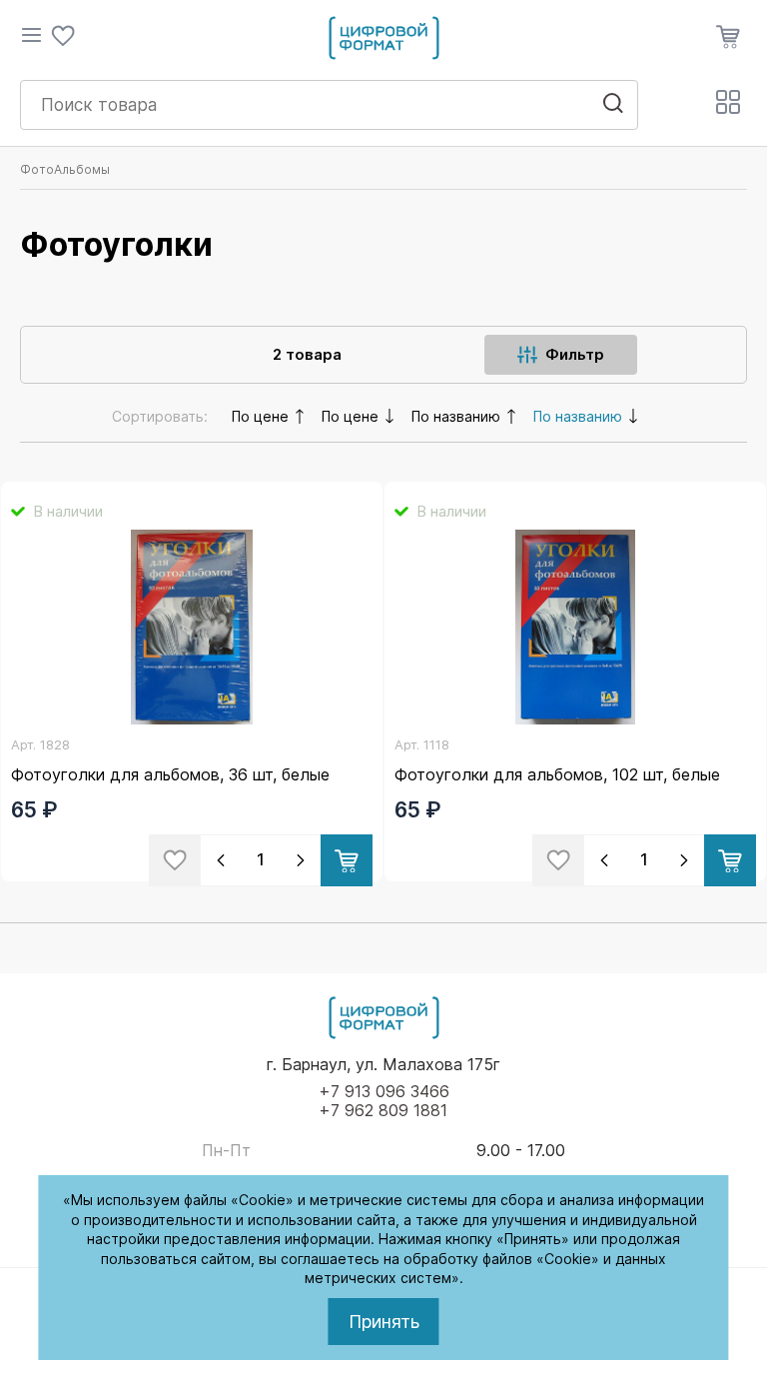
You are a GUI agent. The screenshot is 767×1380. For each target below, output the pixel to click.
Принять (384, 1321)
